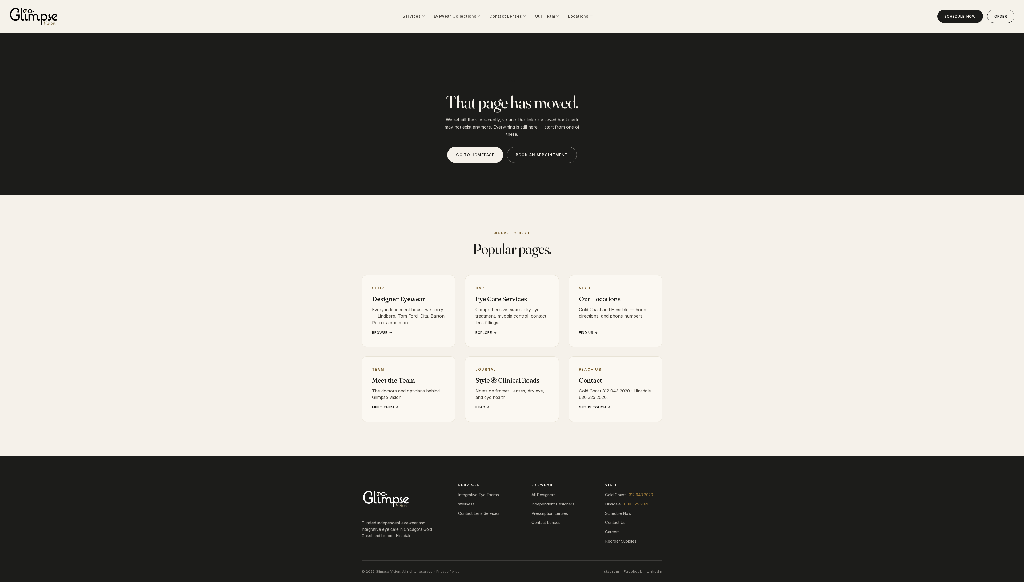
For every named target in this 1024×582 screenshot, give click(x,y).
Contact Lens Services (478, 513)
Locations (578, 16)
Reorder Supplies (621, 541)
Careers (612, 531)
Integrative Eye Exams (478, 494)
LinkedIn (654, 571)
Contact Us (615, 522)
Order (1000, 16)
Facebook (633, 571)
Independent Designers (552, 504)
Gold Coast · (629, 494)
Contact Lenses (505, 16)
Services (412, 16)
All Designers (543, 494)
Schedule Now (960, 16)
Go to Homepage (475, 154)
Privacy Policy (447, 571)
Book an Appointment (542, 154)
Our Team (545, 16)
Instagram (610, 571)
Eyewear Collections (455, 16)
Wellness (466, 504)
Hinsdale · (627, 504)
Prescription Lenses (549, 513)
